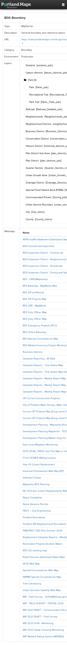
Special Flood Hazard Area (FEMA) (44, 190)
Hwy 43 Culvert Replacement (39, 464)
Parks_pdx (42, 87)
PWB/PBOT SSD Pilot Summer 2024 (42, 530)
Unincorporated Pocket (38, 197)
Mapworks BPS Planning (36, 484)
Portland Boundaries (34, 517)
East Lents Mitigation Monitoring (40, 444)
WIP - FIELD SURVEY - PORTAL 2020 (43, 603)
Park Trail (34, 102)
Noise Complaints (32, 497)
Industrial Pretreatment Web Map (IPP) (43, 471)
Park (31, 87)
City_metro (38, 212)
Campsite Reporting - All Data (39, 358)
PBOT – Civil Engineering (37, 510)
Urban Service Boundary (39, 204)
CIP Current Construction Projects (41, 398)
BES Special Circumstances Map (40, 338)
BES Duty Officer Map (35, 312)
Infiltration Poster (32, 477)
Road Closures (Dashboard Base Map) (43, 557)
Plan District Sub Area (38, 153)
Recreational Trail (38, 94)
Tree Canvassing (32, 583)
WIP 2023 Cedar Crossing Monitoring (43, 629)
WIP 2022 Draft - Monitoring (38, 623)
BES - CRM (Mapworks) (35, 279)
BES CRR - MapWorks (34, 305)
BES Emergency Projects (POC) (40, 325)
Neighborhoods (34, 116)
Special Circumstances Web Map (40, 570)
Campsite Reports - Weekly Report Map (44, 378)
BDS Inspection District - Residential (42, 266)
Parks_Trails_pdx (50, 102)
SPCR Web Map (31, 563)
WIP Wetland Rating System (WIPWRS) (43, 636)
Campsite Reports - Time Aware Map (43, 365)
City (28, 212)
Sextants (30, 65)
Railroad (30, 109)
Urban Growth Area (36, 175)
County (30, 219)
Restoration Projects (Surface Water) (42, 543)
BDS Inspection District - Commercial (43, 252)
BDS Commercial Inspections (38, 246)
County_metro (43, 219)
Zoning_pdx (59, 197)
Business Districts (33, 352)
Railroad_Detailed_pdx (49, 109)
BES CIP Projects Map (34, 299)
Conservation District (37, 138)
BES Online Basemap (34, 332)
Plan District (32, 160)
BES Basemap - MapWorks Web (40, 285)
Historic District (34, 146)
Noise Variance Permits (35, 504)
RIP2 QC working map (35, 550)
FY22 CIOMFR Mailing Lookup (39, 457)
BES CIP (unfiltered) (33, 292)
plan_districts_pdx (51, 160)
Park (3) (32, 80)
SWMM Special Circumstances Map (42, 576)
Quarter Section (34, 168)
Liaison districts (34, 72)
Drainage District (35, 182)
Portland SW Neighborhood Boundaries (44, 524)
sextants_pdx (44, 65)
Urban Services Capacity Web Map (42, 590)
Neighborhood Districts (38, 124)
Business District (35, 131)
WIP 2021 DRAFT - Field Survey (40, 616)
